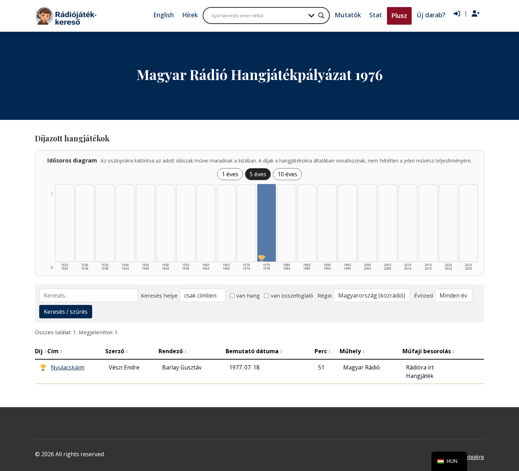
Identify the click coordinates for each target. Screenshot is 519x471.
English (163, 15)
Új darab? (431, 15)
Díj (41, 351)
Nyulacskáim (67, 367)
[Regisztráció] (475, 13)
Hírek (190, 15)
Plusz (399, 15)
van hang (248, 295)
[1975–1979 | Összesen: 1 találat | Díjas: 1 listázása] (266, 223)
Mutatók (348, 15)
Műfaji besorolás (428, 351)
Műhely (352, 351)
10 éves (287, 174)
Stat (375, 15)
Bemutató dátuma (254, 351)
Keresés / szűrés (66, 312)
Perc (323, 351)
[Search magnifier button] (321, 15)
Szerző (116, 351)
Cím (54, 351)
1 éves (230, 174)
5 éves (258, 174)
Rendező (173, 351)
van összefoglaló (292, 295)
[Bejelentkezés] (457, 13)
